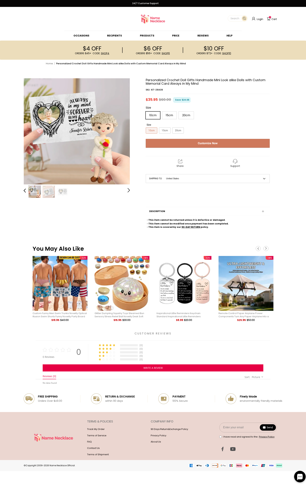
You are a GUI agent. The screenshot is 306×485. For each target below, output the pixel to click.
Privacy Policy (158, 435)
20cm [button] (186, 115)
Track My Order (96, 429)
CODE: (101, 53)
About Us (156, 441)
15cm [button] (169, 115)
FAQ (89, 441)
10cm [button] (153, 115)
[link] (81, 35)
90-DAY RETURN (191, 227)
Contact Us (93, 448)
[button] (238, 18)
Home (49, 63)
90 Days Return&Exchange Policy (169, 429)
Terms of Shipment (98, 454)
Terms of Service (96, 435)
